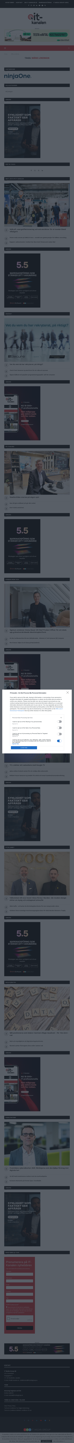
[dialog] (37, 721)
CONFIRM (24, 747)
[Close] (68, 693)
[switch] (59, 721)
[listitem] (37, 718)
